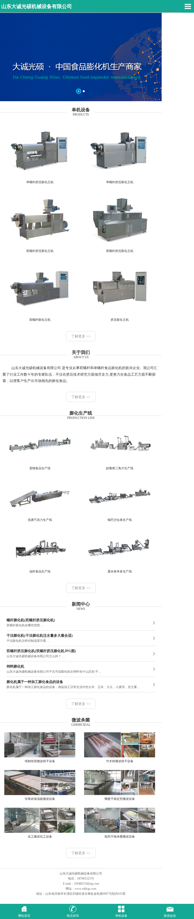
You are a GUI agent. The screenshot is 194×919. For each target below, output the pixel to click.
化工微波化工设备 (40, 836)
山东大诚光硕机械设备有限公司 (36, 6)
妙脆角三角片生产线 (119, 468)
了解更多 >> (80, 336)
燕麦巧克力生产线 (40, 520)
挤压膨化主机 (120, 320)
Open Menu (187, 6)
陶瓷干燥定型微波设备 (120, 799)
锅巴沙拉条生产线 (120, 520)
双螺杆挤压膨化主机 (40, 251)
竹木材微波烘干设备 (119, 761)
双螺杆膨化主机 (40, 320)
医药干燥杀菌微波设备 (120, 836)
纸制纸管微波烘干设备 (40, 761)
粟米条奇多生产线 (120, 571)
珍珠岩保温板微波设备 (40, 799)
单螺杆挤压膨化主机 (40, 182)
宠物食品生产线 (40, 468)
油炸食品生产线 (40, 571)
